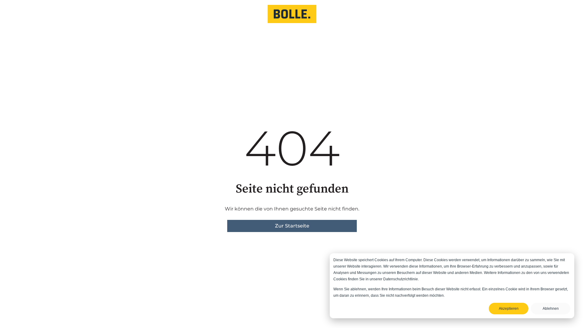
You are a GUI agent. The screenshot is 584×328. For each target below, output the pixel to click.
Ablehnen (551, 308)
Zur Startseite (292, 226)
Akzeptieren (509, 308)
